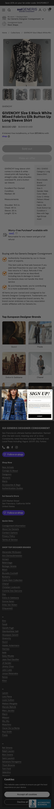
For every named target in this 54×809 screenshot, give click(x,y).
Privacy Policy (36, 407)
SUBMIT (39, 416)
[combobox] (31, 400)
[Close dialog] (51, 390)
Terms (39, 407)
